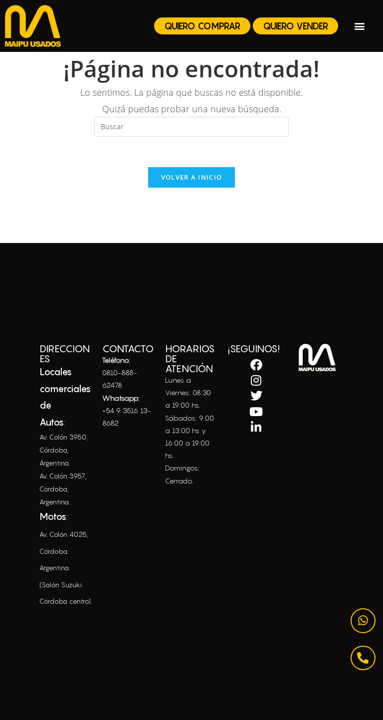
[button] (359, 25)
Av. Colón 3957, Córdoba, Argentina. (62, 489)
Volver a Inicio (191, 177)
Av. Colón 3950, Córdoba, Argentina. (63, 450)
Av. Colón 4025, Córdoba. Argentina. (63, 551)
